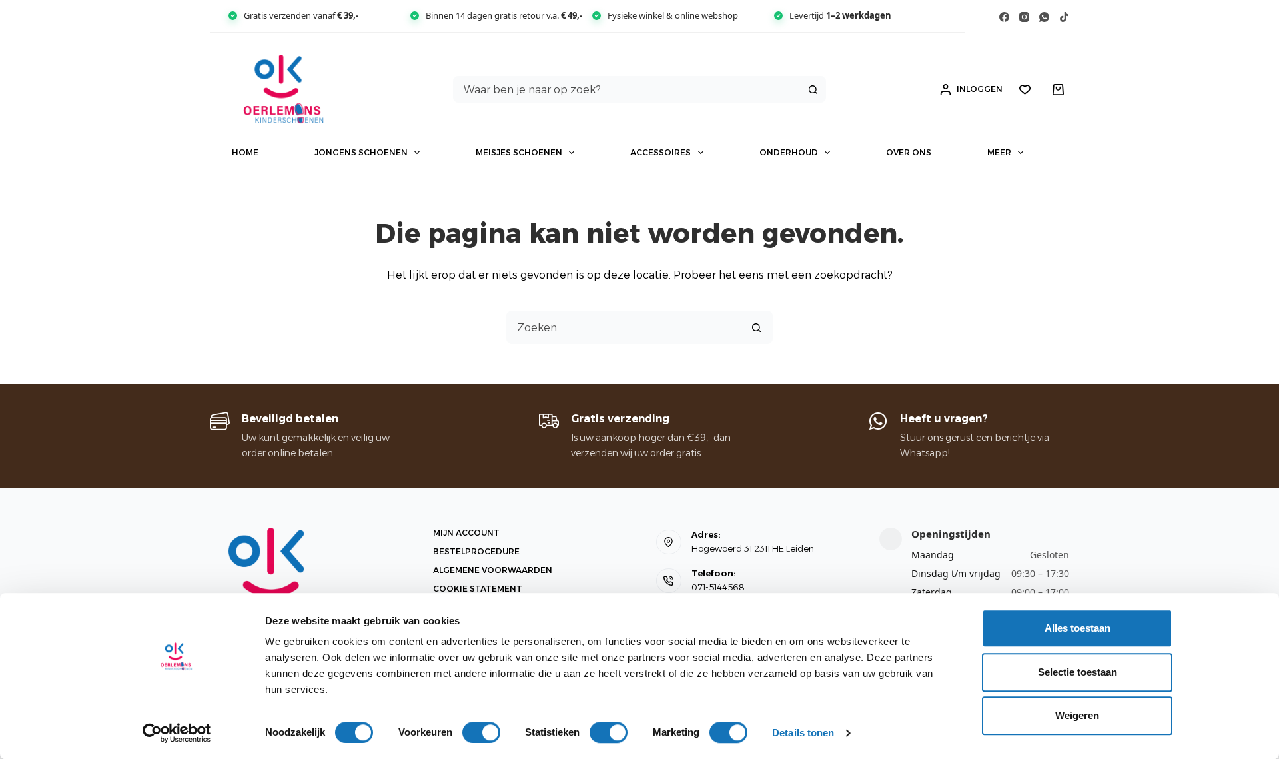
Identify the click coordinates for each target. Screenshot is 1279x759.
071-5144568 (718, 587)
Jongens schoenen (361, 152)
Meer (999, 152)
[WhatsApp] (1044, 17)
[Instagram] (1024, 17)
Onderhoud (788, 152)
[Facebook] (1004, 17)
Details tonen (803, 732)
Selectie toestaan (1077, 672)
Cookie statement (477, 589)
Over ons (908, 152)
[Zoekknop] (812, 89)
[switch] (481, 732)
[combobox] (627, 89)
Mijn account (466, 533)
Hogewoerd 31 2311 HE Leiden (752, 548)
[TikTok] (1064, 17)
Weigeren (1077, 715)
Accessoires (660, 152)
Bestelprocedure (476, 551)
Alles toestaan (1077, 628)
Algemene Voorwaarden (492, 570)
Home (245, 152)
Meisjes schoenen (519, 152)
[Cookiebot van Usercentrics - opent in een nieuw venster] (177, 733)
